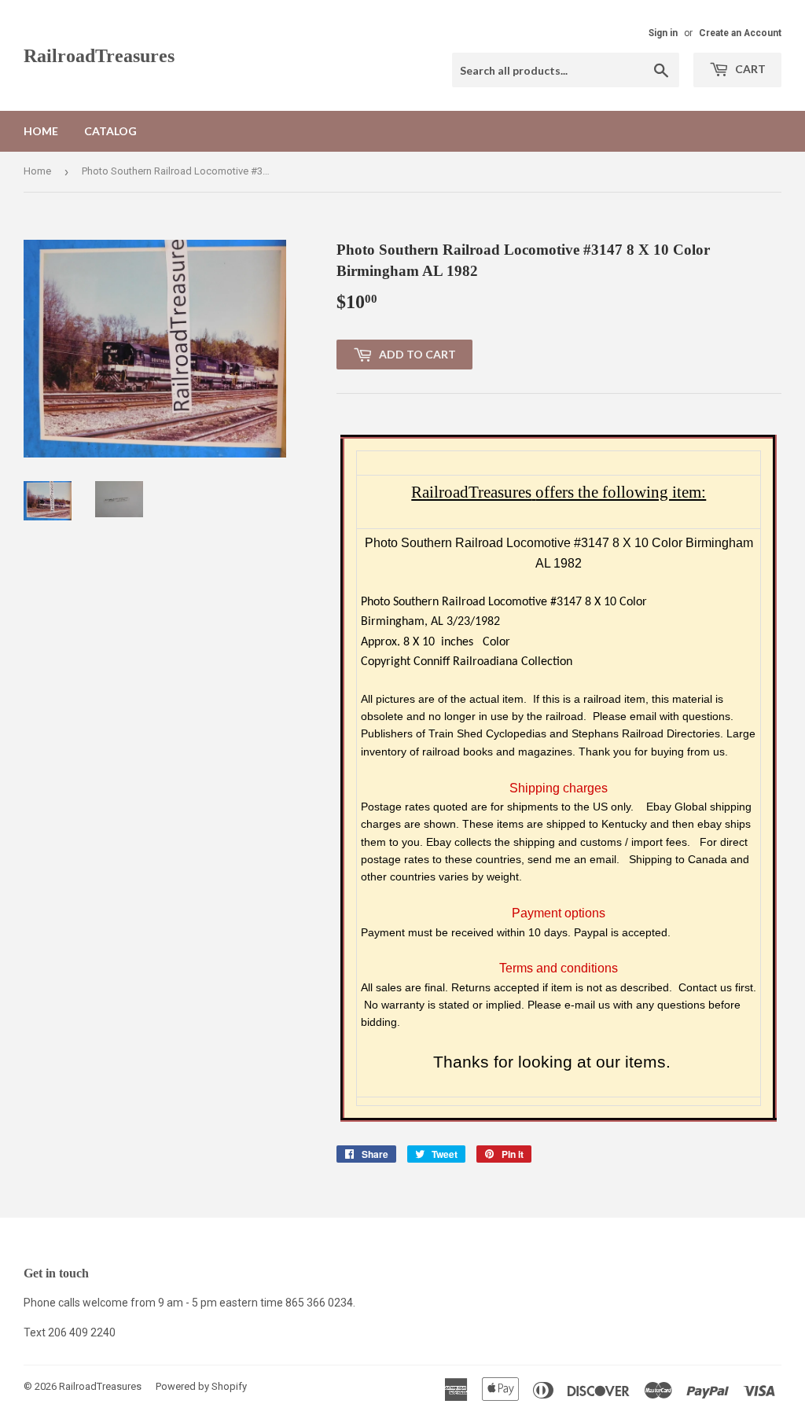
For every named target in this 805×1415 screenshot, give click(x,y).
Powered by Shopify (201, 1386)
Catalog (110, 131)
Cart (749, 68)
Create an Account (740, 33)
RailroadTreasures (99, 55)
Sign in (663, 33)
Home (41, 131)
